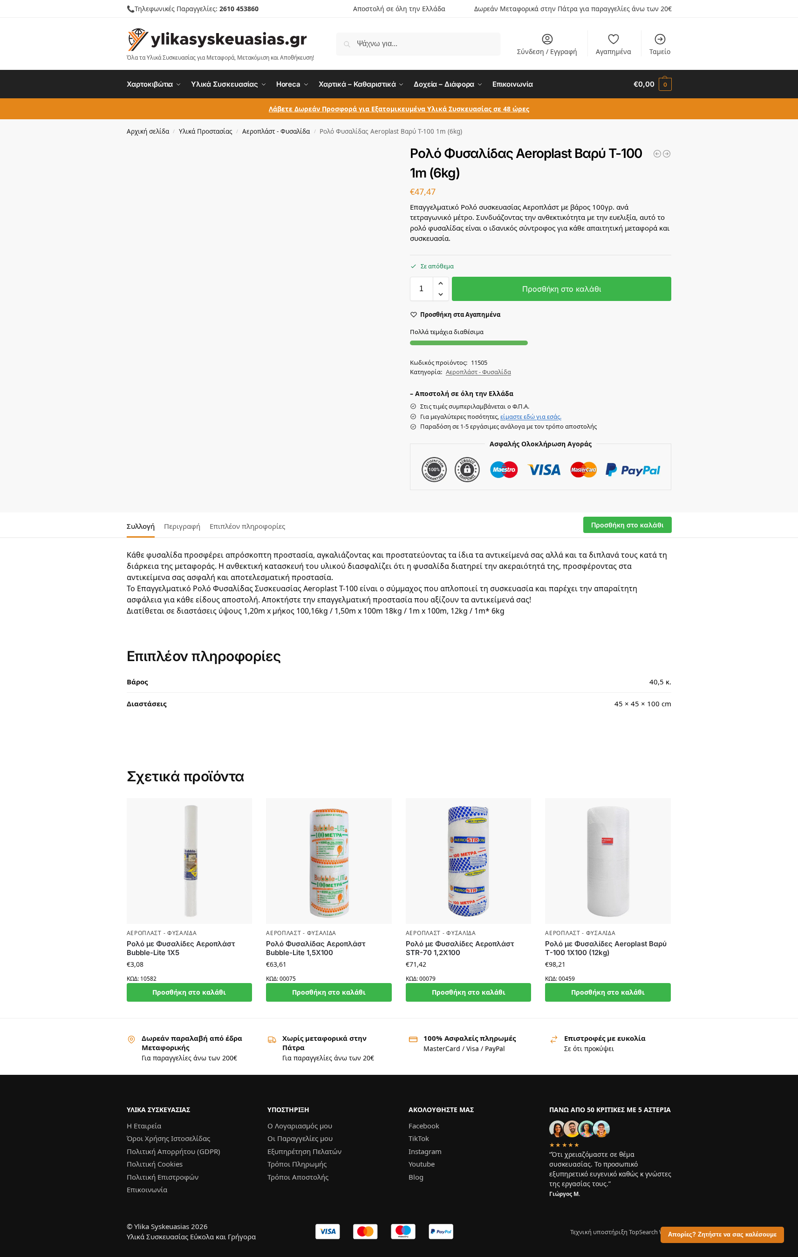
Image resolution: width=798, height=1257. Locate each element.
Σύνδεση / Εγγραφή (547, 51)
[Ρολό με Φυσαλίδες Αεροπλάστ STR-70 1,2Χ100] (469, 861)
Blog (416, 1177)
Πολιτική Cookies (155, 1163)
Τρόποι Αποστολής (297, 1177)
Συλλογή (141, 526)
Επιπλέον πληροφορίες (247, 526)
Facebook (424, 1125)
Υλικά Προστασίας (205, 131)
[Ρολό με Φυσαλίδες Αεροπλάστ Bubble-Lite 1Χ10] (666, 153)
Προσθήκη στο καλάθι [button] (189, 992)
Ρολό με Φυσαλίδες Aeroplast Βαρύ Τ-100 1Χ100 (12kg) (606, 948)
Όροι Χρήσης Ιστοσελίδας (168, 1138)
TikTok (419, 1138)
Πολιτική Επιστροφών (162, 1177)
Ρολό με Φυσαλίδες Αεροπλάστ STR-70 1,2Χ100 (460, 948)
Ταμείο (659, 51)
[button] (652, 84)
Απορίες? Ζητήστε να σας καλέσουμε (722, 1234)
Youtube (422, 1163)
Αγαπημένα (613, 51)
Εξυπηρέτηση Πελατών (304, 1151)
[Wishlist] (238, 812)
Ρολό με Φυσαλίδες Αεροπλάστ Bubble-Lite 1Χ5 (181, 948)
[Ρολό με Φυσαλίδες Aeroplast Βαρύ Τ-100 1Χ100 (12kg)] (608, 861)
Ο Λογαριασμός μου (299, 1125)
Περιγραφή (182, 526)
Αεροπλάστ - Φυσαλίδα (276, 131)
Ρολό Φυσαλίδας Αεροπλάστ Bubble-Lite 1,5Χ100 (315, 948)
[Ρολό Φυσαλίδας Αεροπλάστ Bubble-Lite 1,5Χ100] (329, 861)
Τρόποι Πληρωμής (297, 1163)
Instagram (425, 1151)
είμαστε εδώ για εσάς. (530, 416)
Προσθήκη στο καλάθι (561, 289)
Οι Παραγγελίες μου (300, 1138)
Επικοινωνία (147, 1189)
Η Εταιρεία (144, 1125)
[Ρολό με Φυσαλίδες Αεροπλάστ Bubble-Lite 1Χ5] (657, 153)
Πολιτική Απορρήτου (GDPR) (173, 1151)
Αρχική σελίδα (148, 131)
